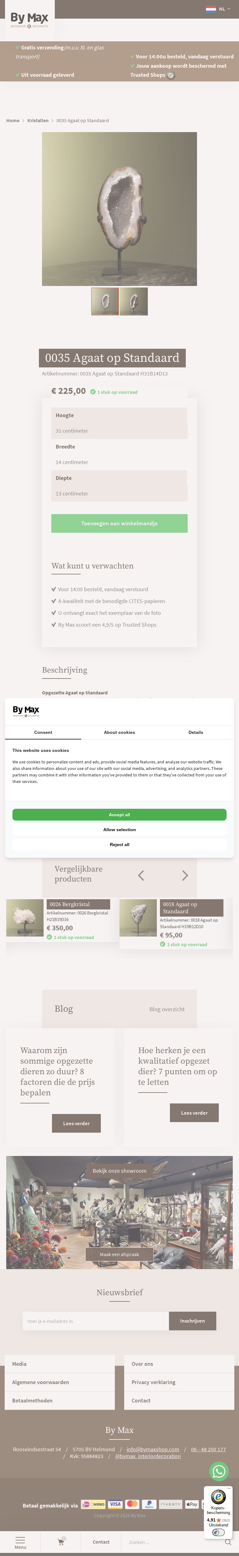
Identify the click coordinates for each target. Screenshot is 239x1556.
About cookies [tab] (119, 732)
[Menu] (229, 1490)
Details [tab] (196, 732)
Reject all (119, 844)
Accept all (119, 814)
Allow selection (119, 829)
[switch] (218, 1532)
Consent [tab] (43, 732)
